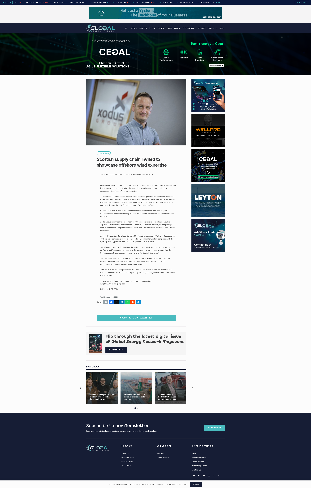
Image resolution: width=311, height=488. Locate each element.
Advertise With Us (199, 458)
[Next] (192, 388)
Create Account (163, 458)
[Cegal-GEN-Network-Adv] (108, 67)
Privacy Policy (127, 462)
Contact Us (196, 470)
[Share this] (111, 302)
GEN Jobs (161, 453)
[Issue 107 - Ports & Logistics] (95, 343)
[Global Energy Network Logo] (100, 28)
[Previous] (80, 388)
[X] (214, 476)
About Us (125, 453)
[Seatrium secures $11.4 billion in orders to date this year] (136, 388)
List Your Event (198, 462)
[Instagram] (209, 476)
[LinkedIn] (199, 476)
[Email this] (105, 302)
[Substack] (219, 476)
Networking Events (199, 466)
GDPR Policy (126, 466)
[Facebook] (194, 476)
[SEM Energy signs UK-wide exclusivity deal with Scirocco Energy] (102, 388)
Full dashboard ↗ (302, 2)
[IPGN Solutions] (155, 18)
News (194, 453)
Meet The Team (127, 458)
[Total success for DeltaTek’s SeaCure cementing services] (170, 388)
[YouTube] (204, 476)
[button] (136, 28)
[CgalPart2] (192, 54)
